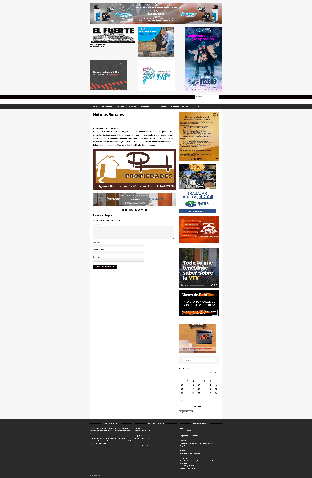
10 (182, 385)
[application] (199, 268)
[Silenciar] (211, 285)
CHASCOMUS (107, 107)
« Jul (180, 401)
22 (210, 389)
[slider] (197, 285)
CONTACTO (199, 107)
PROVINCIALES (146, 107)
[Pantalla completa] (215, 285)
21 (204, 389)
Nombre (96, 243)
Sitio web (96, 257)
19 (193, 389)
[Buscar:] (207, 97)
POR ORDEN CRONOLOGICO (180, 107)
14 (204, 385)
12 (193, 385)
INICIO (95, 107)
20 (199, 389)
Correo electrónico (100, 250)
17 (182, 389)
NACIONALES (161, 107)
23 (216, 389)
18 (187, 389)
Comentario (97, 224)
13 (199, 385)
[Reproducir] (182, 285)
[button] (199, 268)
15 (210, 385)
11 (187, 385)
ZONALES (132, 107)
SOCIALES (120, 107)
